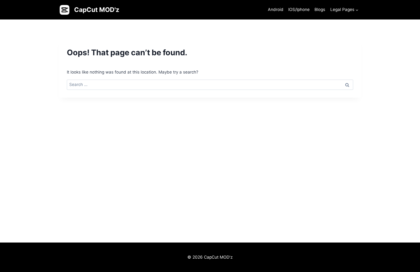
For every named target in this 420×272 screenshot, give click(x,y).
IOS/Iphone (299, 9)
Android (275, 9)
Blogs (320, 9)
